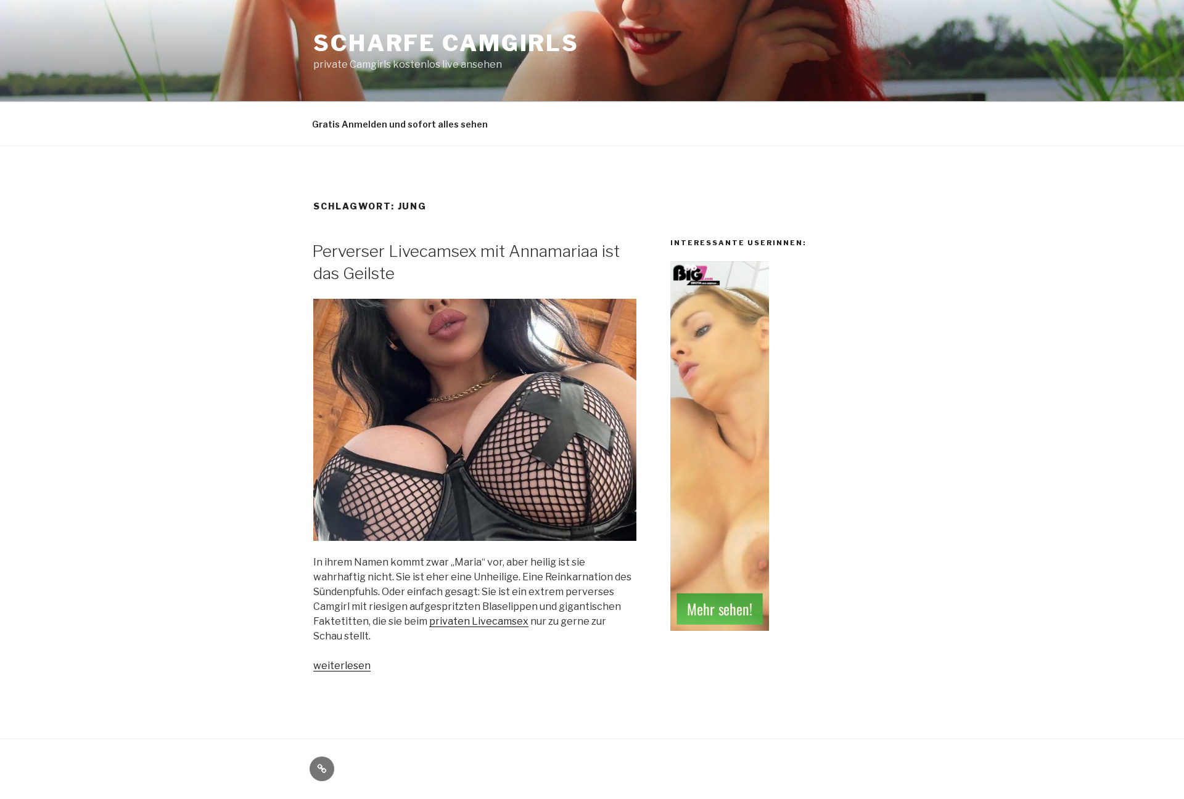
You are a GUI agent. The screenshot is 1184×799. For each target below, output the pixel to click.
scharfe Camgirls (446, 43)
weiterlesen (342, 665)
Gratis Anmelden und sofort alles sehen (400, 124)
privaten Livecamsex (478, 621)
